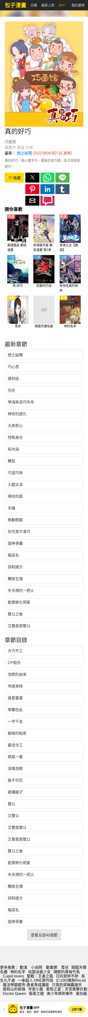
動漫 (23, 967)
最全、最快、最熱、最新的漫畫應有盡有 (41, 1012)
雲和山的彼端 (14, 989)
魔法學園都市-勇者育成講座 (26, 985)
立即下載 (77, 1009)
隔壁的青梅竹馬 (67, 972)
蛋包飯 (81, 994)
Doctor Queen (14, 994)
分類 (34, 5)
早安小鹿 (35, 989)
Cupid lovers (13, 976)
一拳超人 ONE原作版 (35, 980)
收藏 (16, 178)
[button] (32, 178)
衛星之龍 (36, 994)
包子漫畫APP (29, 1007)
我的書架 (78, 5)
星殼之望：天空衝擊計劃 (66, 989)
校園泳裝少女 (39, 972)
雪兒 (65, 967)
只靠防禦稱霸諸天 (67, 985)
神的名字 (17, 972)
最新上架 (47, 5)
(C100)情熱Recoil (71, 980)
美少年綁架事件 (60, 994)
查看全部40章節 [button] (44, 935)
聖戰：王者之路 (40, 976)
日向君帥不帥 (67, 976)
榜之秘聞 (24, 153)
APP (62, 5)
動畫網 (51, 967)
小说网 (36, 967)
